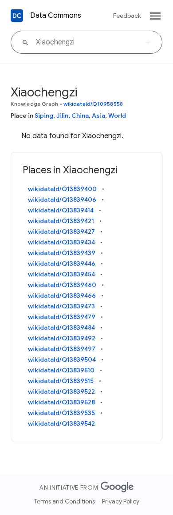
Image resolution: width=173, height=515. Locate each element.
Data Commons (55, 15)
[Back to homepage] (17, 15)
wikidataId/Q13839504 (62, 359)
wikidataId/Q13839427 (61, 232)
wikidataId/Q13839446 (61, 263)
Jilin (62, 116)
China (80, 116)
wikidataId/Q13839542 (61, 423)
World (117, 116)
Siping (44, 116)
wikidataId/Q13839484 (61, 327)
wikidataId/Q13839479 (61, 317)
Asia (98, 116)
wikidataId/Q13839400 (62, 189)
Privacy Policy (120, 501)
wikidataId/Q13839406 (62, 200)
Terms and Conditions (64, 501)
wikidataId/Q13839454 (61, 274)
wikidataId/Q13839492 (61, 338)
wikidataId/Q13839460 (62, 285)
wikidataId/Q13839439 (61, 253)
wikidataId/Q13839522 (61, 391)
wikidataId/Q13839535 (61, 413)
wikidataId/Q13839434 (61, 242)
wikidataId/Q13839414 (61, 210)
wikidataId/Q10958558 (93, 103)
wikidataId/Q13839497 (61, 349)
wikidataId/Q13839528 (61, 402)
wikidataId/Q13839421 (61, 221)
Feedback (127, 16)
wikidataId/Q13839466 (62, 295)
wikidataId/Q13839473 (61, 306)
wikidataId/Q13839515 (61, 381)
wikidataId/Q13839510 (61, 370)
